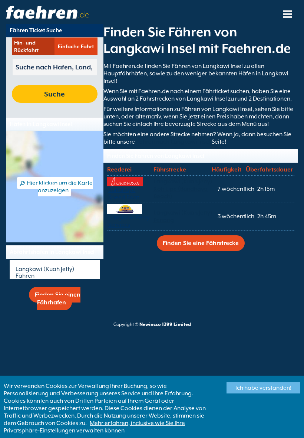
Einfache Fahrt (76, 46)
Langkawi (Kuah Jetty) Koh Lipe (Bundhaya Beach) (182, 189)
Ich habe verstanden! (263, 388)
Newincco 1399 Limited (165, 324)
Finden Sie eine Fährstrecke (201, 243)
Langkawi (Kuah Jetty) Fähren (45, 272)
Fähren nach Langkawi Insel (174, 141)
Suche (54, 94)
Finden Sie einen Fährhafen (57, 298)
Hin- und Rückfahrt (26, 46)
